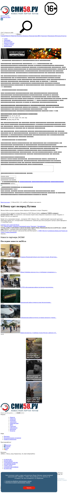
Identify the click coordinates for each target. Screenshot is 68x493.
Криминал (26, 36)
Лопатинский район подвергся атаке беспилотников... (36, 302)
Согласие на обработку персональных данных (14, 471)
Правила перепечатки (10, 439)
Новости (8, 36)
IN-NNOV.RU (8, 468)
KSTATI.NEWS (8, 461)
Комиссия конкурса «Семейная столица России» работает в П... (39, 332)
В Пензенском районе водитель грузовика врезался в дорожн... (38, 317)
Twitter (7, 448)
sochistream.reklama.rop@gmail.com (57, 230)
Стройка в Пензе (9, 44)
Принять (29, 488)
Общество (14, 36)
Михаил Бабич (8, 226)
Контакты (7, 436)
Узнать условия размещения (9, 232)
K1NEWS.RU (8, 459)
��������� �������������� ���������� (41, 181)
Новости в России (9, 43)
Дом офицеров (41, 226)
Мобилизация (8, 46)
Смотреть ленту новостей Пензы (10, 224)
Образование (51, 36)
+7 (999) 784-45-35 (42, 230)
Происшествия (33, 36)
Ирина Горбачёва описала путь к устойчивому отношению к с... (39, 272)
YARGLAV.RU (8, 465)
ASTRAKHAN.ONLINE (11, 462)
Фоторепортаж (8, 41)
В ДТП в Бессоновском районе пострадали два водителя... (37, 287)
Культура (63, 36)
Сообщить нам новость (34, 202)
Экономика (7, 40)
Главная (3, 36)
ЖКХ (39, 36)
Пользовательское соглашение (12, 438)
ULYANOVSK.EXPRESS (11, 467)
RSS (6, 449)
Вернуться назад (5, 202)
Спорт (6, 38)
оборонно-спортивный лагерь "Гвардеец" (25, 226)
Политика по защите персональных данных (39, 471)
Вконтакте (8, 445)
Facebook (7, 446)
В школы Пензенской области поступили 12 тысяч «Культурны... (39, 257)
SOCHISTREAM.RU (10, 464)
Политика (20, 36)
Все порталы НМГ (6, 456)
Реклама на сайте (5, 17)
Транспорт (44, 36)
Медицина (58, 36)
